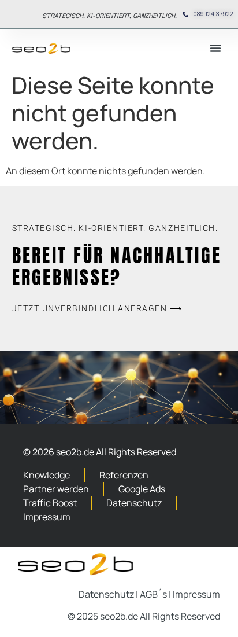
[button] (215, 48)
